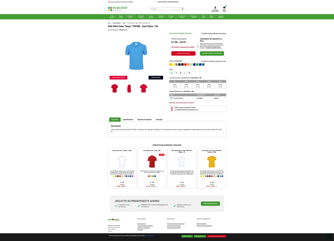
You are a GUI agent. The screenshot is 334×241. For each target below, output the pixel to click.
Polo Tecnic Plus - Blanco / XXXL (122, 150)
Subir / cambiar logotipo (118, 77)
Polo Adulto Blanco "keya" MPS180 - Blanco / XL (182, 151)
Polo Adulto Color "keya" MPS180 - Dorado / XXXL (212, 151)
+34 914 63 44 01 (162, 1)
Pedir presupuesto (210, 203)
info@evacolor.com (173, 1)
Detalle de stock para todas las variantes (181, 102)
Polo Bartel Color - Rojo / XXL (152, 150)
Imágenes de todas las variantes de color (214, 61)
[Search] (182, 9)
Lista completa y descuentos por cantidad (182, 47)
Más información (149, 235)
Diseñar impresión (155, 77)
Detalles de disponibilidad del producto (214, 33)
